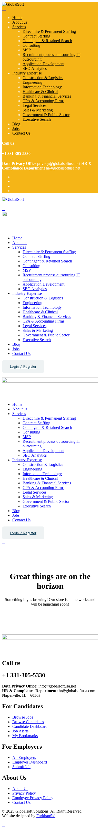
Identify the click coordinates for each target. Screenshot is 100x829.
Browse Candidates (28, 722)
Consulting (31, 45)
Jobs (15, 128)
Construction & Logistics (43, 78)
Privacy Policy (24, 793)
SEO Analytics (35, 68)
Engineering (32, 82)
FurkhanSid (45, 816)
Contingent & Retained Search (47, 41)
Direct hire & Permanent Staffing (49, 31)
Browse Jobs (22, 717)
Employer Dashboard (29, 762)
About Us (20, 788)
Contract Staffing (36, 36)
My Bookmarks (25, 735)
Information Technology (42, 87)
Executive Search (37, 119)
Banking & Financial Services (47, 96)
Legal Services (34, 105)
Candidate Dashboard (29, 726)
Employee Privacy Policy (32, 798)
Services (19, 27)
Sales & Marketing (38, 110)
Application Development (43, 64)
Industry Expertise (27, 73)
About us (19, 22)
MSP (27, 50)
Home (17, 17)
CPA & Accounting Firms (43, 101)
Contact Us (21, 133)
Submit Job (21, 767)
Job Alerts (20, 731)
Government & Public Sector (46, 114)
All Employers (24, 757)
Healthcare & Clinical (40, 91)
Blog (16, 124)
